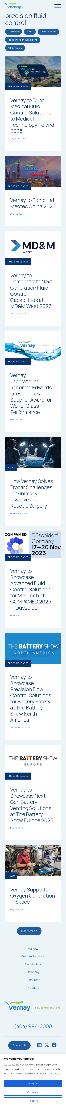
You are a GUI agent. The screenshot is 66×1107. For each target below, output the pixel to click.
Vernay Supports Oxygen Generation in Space (32, 895)
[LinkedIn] (39, 1046)
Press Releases (48, 31)
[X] (46, 1046)
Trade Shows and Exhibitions (22, 39)
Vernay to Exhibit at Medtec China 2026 (33, 203)
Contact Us (19, 1045)
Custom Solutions (33, 956)
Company (33, 972)
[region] (33, 1080)
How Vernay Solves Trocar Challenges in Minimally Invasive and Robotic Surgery (31, 493)
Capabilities (33, 964)
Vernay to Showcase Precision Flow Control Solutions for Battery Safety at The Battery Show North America (30, 698)
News (30, 31)
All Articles (13, 31)
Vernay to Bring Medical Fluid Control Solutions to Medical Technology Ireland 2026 (32, 115)
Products (33, 988)
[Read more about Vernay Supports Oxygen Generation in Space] (33, 860)
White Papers (15, 47)
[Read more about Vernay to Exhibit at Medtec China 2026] (33, 171)
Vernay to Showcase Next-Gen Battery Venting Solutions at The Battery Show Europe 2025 (31, 805)
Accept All (33, 1083)
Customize (33, 1092)
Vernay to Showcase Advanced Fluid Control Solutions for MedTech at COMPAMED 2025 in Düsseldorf (30, 589)
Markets (33, 948)
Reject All (33, 1100)
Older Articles (29, 931)
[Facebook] (54, 1046)
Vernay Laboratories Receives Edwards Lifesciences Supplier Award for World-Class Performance (31, 393)
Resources (33, 980)
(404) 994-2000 (33, 1026)
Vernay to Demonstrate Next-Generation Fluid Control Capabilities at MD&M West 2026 (32, 291)
